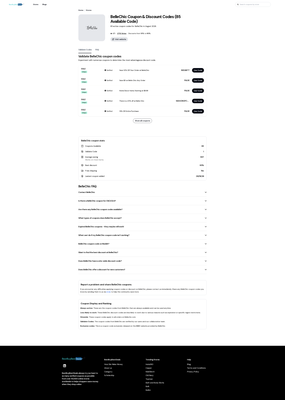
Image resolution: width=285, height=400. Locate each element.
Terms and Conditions (196, 368)
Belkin (148, 390)
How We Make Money (113, 364)
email (108, 292)
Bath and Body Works (155, 382)
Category (108, 371)
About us (108, 368)
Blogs (44, 4)
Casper (149, 368)
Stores (89, 10)
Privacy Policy (193, 371)
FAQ (97, 49)
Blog (189, 364)
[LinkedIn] (64, 365)
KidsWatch (150, 371)
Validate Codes (85, 49)
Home (80, 10)
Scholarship (109, 375)
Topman (149, 379)
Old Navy (149, 375)
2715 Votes (121, 33)
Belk (147, 386)
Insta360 (149, 364)
